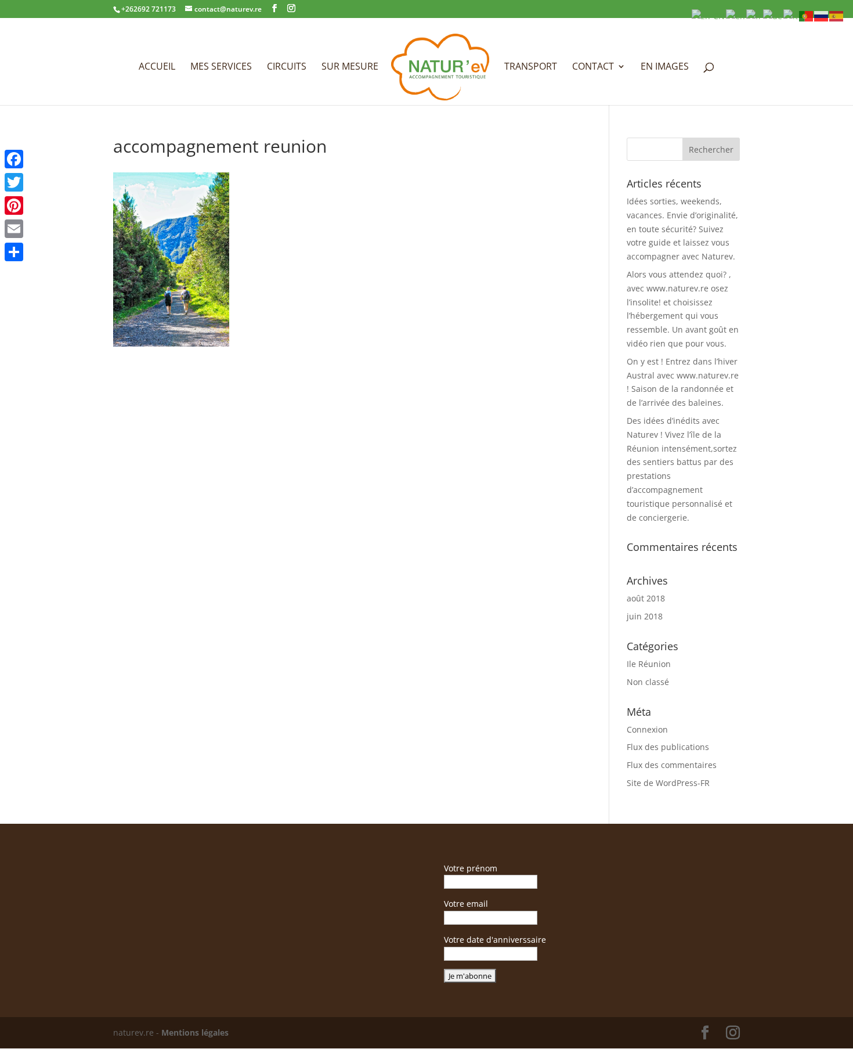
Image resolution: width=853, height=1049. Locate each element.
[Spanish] (836, 15)
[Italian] (791, 15)
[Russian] (821, 15)
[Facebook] (14, 159)
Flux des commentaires (672, 764)
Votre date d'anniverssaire (495, 939)
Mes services (221, 67)
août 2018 (646, 598)
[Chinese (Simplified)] (709, 15)
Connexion (647, 729)
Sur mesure (349, 67)
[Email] (14, 228)
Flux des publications (668, 746)
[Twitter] (14, 182)
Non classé (648, 681)
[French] (754, 15)
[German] (773, 15)
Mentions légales (195, 1032)
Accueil (157, 67)
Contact (593, 67)
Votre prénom (470, 868)
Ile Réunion (649, 663)
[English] (736, 15)
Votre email (466, 903)
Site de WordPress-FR (668, 782)
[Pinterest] (14, 205)
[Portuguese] (806, 15)
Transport (530, 67)
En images (665, 67)
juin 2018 (645, 616)
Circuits (286, 67)
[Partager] (14, 252)
